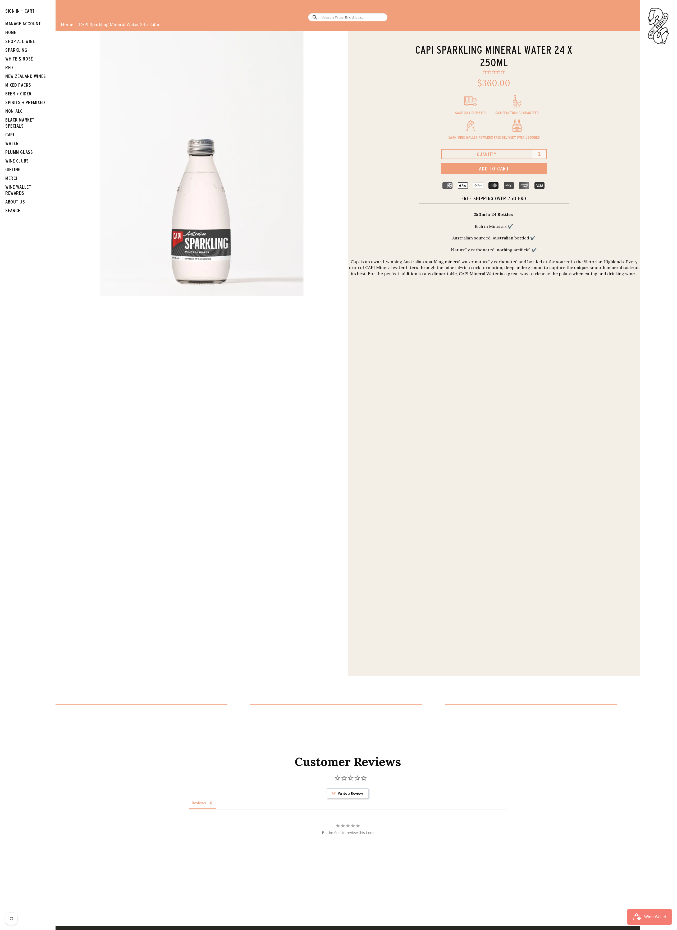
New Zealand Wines (25, 76)
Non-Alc (14, 111)
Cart (30, 11)
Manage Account (23, 23)
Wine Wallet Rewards (18, 190)
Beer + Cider (18, 93)
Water (12, 143)
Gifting (13, 169)
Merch (12, 178)
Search (13, 210)
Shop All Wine (20, 41)
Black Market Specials (20, 123)
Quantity (486, 154)
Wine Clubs (17, 161)
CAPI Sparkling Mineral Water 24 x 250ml (120, 24)
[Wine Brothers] (658, 26)
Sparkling (16, 50)
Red (9, 67)
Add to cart (494, 168)
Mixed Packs (18, 85)
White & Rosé (19, 59)
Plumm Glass (19, 152)
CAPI (9, 134)
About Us (15, 202)
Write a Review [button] (350, 793)
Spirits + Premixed (25, 102)
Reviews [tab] (199, 802)
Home (67, 24)
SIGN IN (12, 11)
